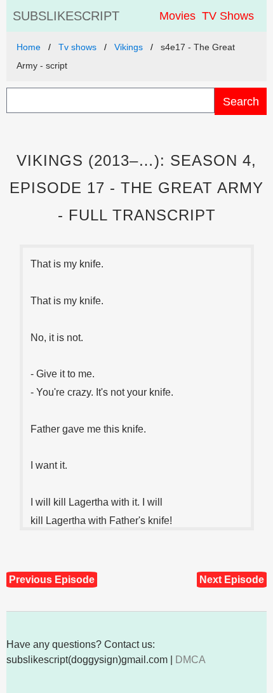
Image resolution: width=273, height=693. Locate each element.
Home (29, 47)
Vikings (128, 47)
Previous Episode (52, 579)
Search (241, 101)
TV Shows (228, 16)
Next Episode (231, 579)
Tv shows (77, 47)
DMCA (190, 659)
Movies (177, 16)
